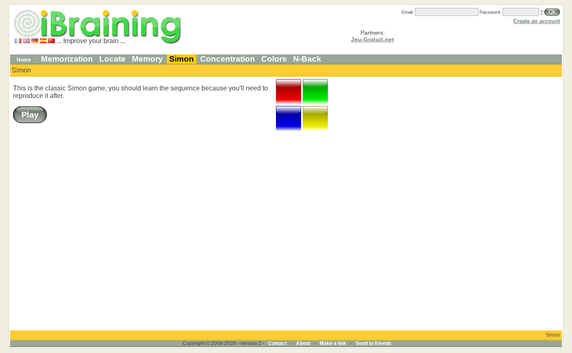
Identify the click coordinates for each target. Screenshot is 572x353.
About (303, 343)
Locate (112, 58)
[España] (43, 40)
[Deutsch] (34, 40)
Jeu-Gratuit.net (372, 39)
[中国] (51, 40)
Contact (277, 343)
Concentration (227, 58)
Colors (274, 58)
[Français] (18, 40)
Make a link (332, 343)
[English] (26, 40)
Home (24, 60)
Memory (147, 58)
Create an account (536, 21)
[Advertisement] (535, 203)
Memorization (67, 58)
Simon (181, 58)
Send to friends (374, 343)
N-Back (307, 58)
